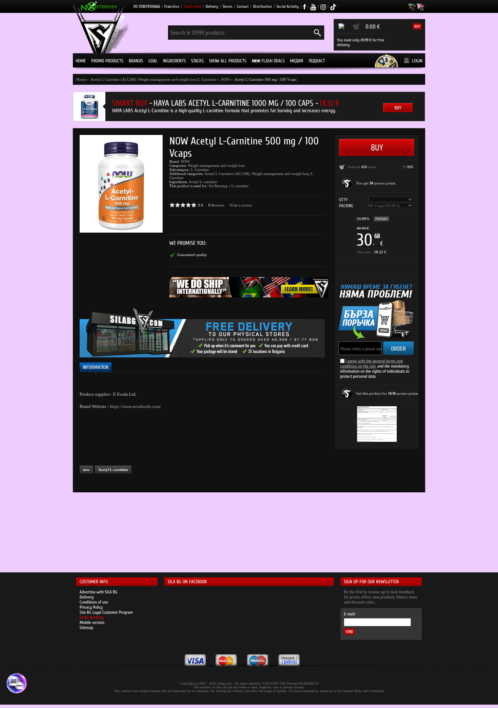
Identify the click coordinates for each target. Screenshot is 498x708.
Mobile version (92, 622)
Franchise (171, 6)
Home (81, 61)
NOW (185, 161)
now (86, 470)
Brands (136, 61)
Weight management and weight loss (167, 79)
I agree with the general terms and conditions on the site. (371, 363)
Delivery (212, 6)
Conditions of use (94, 602)
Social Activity (287, 6)
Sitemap (86, 627)
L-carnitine (240, 186)
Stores (227, 6)
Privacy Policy (91, 607)
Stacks (197, 61)
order (398, 349)
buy (417, 26)
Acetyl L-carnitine (203, 182)
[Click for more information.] (347, 183)
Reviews (217, 205)
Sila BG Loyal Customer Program (106, 612)
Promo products (107, 61)
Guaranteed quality (192, 255)
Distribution (262, 6)
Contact (243, 6)
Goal (153, 61)
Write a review (240, 205)
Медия (296, 61)
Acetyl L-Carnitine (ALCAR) (227, 174)
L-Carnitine (207, 79)
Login (417, 61)
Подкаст (317, 61)
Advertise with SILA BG (99, 591)
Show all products (227, 61)
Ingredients (174, 61)
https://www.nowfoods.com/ (135, 406)
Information (95, 367)
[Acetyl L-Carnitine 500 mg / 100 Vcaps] (121, 184)
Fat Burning (218, 186)
